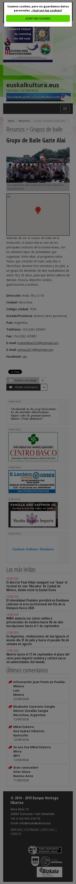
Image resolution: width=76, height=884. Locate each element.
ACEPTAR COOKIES (38, 18)
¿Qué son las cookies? (46, 10)
